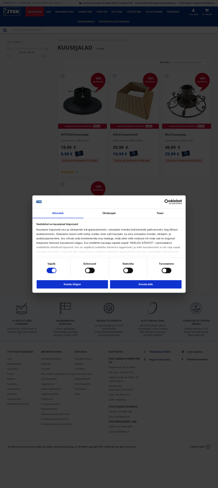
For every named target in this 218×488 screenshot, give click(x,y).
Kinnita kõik (146, 284)
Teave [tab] (160, 213)
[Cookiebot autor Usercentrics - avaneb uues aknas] (167, 201)
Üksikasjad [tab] (109, 213)
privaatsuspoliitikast (92, 256)
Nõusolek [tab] (58, 213)
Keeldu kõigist (72, 284)
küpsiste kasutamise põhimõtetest (130, 256)
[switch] (90, 270)
